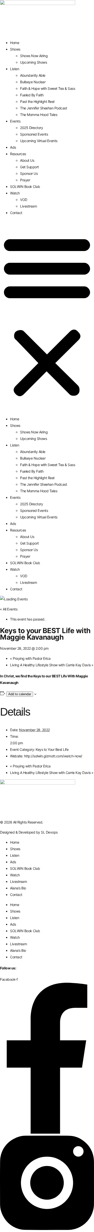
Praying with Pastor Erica (30, 658)
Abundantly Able (32, 75)
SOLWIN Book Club (25, 186)
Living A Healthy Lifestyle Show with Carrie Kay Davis (51, 665)
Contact (16, 213)
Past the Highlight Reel (37, 101)
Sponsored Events (34, 134)
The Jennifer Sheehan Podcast (43, 108)
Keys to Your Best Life (52, 749)
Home (14, 42)
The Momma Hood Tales (38, 114)
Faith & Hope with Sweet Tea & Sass (47, 88)
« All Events (8, 609)
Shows (15, 49)
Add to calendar (19, 694)
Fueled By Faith (32, 95)
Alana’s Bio (18, 888)
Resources (18, 154)
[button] (47, 316)
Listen (14, 69)
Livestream (28, 206)
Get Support (29, 167)
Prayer (25, 180)
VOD (23, 199)
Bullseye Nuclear (32, 82)
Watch (15, 193)
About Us (27, 160)
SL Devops (49, 832)
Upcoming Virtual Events (38, 141)
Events (15, 121)
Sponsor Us (29, 173)
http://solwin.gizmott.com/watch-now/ (53, 756)
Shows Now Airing (34, 56)
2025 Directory (31, 128)
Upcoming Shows (33, 62)
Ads (13, 147)
